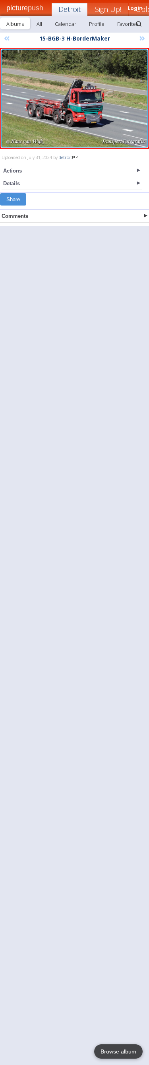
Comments (15, 216)
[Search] (138, 23)
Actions (12, 171)
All (39, 23)
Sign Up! (108, 9)
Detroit (69, 9)
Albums (15, 23)
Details (11, 183)
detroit (65, 157)
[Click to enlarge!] (74, 98)
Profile (96, 23)
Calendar (65, 23)
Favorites (127, 23)
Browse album (118, 1051)
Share (13, 199)
